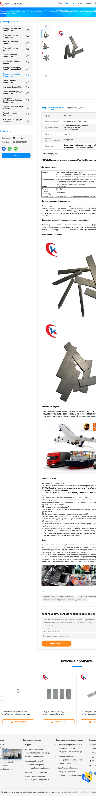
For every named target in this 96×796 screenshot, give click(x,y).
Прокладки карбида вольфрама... (16, 75)
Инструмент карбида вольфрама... (16, 30)
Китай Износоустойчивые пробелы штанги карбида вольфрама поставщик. (32, 792)
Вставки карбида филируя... (16, 49)
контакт (16, 155)
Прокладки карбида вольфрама (69, 740)
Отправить (56, 643)
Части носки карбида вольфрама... (16, 93)
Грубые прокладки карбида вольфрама (58, 596)
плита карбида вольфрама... (16, 82)
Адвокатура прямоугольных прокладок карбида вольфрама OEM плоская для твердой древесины (70, 748)
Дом (2, 745)
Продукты (4, 748)
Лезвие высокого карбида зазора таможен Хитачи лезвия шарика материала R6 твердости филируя (37, 777)
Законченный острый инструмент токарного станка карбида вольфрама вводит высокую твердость (36, 765)
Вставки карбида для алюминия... (16, 121)
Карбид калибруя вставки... (16, 43)
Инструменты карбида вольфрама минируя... (16, 69)
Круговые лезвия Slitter (16, 87)
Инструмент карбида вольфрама (31, 742)
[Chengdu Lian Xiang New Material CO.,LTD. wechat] (16, 149)
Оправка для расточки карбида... (16, 108)
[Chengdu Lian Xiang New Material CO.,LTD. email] (4, 149)
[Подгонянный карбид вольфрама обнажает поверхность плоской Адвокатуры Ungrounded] (19, 690)
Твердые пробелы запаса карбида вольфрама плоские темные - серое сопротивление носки (70, 760)
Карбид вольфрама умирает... (16, 62)
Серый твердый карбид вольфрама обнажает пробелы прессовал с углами (70, 771)
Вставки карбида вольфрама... (16, 36)
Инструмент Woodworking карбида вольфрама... (16, 100)
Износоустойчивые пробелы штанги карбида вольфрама (65, 600)
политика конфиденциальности (9, 767)
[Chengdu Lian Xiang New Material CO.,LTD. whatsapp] (10, 149)
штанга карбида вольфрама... (16, 56)
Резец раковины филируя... (16, 114)
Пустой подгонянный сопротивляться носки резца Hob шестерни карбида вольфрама (37, 753)
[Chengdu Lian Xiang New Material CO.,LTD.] (11, 4)
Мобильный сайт (7, 762)
